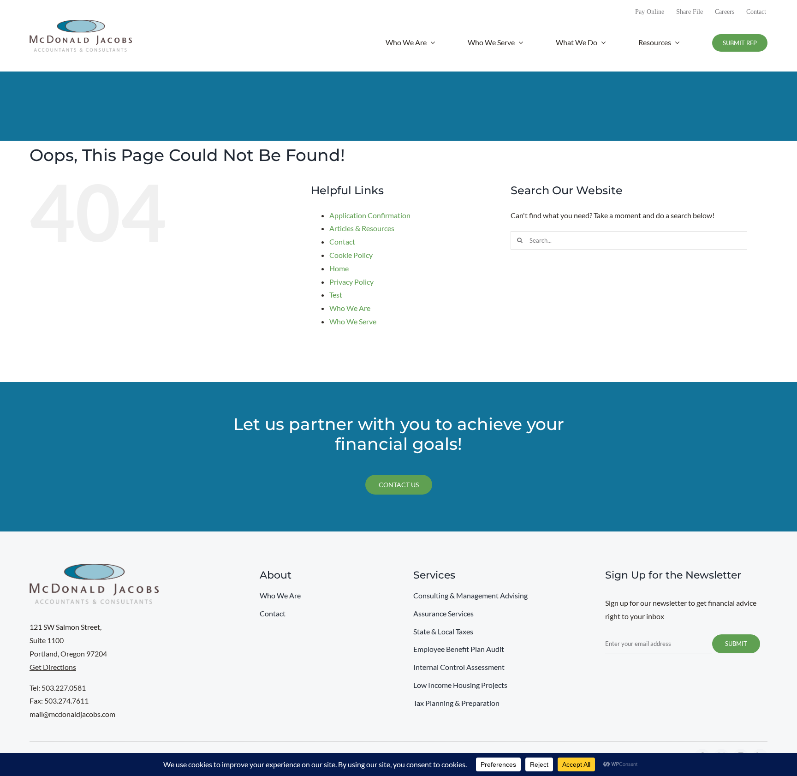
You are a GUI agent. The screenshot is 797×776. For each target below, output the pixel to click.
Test (335, 294)
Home (339, 268)
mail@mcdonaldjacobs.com (72, 714)
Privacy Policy (351, 281)
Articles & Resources (361, 228)
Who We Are (349, 308)
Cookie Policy (351, 255)
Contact (342, 241)
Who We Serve (352, 321)
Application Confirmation (369, 215)
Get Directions (53, 667)
